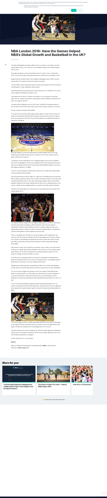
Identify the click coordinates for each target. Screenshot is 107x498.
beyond (39, 225)
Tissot (50, 259)
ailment (26, 67)
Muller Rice (14, 262)
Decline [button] (80, 10)
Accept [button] (73, 10)
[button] (43, 399)
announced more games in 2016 (25, 225)
